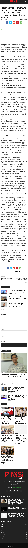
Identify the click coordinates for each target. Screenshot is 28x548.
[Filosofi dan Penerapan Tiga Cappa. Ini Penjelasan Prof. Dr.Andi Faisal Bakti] (14, 363)
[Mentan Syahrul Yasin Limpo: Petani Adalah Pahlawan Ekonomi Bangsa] (21, 411)
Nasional (16, 433)
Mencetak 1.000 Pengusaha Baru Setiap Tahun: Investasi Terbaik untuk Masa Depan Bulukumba (17, 305)
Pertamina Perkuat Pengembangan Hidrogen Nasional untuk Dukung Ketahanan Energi (16, 292)
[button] (26, 2)
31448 (26, 19)
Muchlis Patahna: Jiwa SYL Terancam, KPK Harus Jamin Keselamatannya (17, 515)
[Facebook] (7, 491)
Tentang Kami (10, 544)
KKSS (2, 530)
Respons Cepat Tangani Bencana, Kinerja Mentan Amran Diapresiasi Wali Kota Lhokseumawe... (7, 460)
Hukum (2, 536)
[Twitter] (10, 491)
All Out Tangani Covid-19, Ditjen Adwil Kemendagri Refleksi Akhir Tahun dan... (7, 420)
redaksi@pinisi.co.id (17, 487)
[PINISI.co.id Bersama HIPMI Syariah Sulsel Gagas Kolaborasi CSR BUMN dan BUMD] (4, 298)
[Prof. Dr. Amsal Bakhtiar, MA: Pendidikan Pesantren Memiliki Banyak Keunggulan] (4, 389)
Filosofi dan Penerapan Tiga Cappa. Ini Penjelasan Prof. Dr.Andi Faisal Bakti (13, 376)
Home (2, 4)
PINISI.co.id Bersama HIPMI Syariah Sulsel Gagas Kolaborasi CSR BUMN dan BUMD (17, 298)
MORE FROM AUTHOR (15, 287)
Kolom (2, 524)
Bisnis (5, 4)
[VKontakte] (17, 491)
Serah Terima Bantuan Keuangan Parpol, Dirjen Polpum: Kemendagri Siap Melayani (21, 439)
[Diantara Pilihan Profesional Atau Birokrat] (4, 509)
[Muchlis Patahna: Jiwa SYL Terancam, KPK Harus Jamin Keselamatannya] (4, 515)
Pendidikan (3, 534)
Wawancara (3, 372)
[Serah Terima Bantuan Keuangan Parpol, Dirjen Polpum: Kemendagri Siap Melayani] (21, 429)
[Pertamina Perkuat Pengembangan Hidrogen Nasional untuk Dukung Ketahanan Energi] (4, 292)
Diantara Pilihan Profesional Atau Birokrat (17, 508)
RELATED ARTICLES (5, 287)
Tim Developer (17, 544)
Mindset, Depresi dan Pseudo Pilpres (7, 279)
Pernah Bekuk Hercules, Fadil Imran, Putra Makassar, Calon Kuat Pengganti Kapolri (16, 501)
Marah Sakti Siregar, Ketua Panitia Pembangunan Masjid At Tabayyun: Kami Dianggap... (17, 397)
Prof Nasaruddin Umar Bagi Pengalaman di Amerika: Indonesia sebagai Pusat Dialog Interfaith (20, 280)
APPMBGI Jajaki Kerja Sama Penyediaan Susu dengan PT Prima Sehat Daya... (7, 439)
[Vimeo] (14, 491)
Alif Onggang (3, 379)
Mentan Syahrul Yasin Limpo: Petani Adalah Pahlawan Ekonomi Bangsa (20, 420)
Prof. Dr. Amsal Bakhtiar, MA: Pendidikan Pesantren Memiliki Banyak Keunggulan (17, 389)
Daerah (2, 526)
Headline (2, 528)
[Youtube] (21, 491)
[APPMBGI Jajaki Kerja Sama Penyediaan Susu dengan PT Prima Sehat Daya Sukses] (7, 429)
